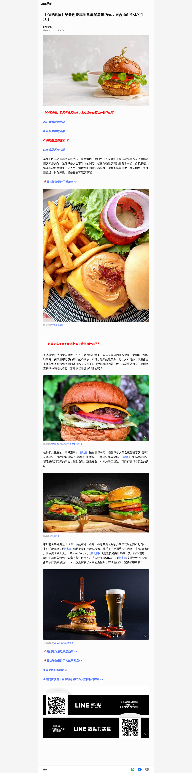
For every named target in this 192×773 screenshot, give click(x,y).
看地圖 (83, 452)
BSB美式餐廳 (57, 325)
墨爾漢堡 (56, 536)
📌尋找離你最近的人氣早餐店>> (62, 660)
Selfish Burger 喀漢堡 (63, 643)
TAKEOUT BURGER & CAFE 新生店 (67, 444)
